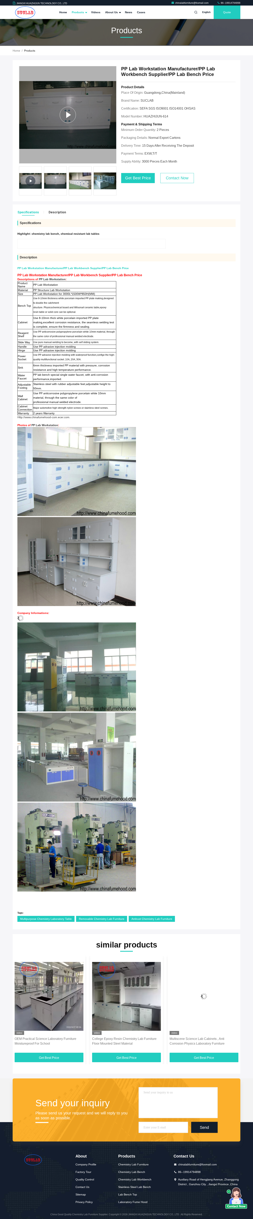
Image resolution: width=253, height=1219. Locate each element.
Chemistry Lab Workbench (134, 1179)
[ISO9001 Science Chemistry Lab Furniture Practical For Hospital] (204, 996)
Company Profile (86, 1164)
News (128, 12)
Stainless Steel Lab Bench (134, 1187)
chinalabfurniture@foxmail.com (192, 3)
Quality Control (85, 1179)
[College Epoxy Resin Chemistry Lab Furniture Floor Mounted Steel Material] (49, 996)
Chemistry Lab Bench (131, 1172)
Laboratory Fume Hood (132, 1202)
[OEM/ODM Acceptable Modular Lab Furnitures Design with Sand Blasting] (67, 115)
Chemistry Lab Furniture (133, 1164)
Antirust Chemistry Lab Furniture (151, 918)
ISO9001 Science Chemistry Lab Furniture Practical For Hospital (199, 1041)
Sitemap (81, 1194)
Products (78, 12)
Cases (141, 12)
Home (63, 12)
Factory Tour (83, 1172)
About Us (112, 12)
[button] (115, 182)
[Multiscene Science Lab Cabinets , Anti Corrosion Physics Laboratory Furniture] (126, 996)
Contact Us (82, 1187)
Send (204, 1127)
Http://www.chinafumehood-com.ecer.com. (43, 417)
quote (227, 12)
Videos (95, 12)
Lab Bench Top (127, 1194)
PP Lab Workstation (52, 279)
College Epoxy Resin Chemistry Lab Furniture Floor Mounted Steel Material (47, 1041)
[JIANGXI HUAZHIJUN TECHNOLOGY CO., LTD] (25, 12)
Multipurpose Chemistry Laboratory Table (46, 918)
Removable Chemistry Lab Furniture (101, 918)
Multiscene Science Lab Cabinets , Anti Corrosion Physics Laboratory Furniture (119, 1041)
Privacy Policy (84, 1202)
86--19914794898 (230, 3)
